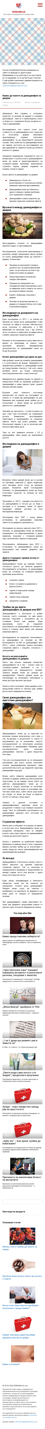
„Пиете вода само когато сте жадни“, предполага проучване (20, 1074)
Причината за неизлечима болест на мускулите (21, 1178)
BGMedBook (18, 12)
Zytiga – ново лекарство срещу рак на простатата (20, 1108)
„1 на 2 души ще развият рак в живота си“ (19, 1041)
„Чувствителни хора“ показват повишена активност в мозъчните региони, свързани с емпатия (22, 973)
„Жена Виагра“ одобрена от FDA (20, 1006)
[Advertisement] (22, 41)
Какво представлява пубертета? (21, 936)
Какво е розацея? (11, 1364)
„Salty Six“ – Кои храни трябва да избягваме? (21, 1142)
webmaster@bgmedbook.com (14, 86)
